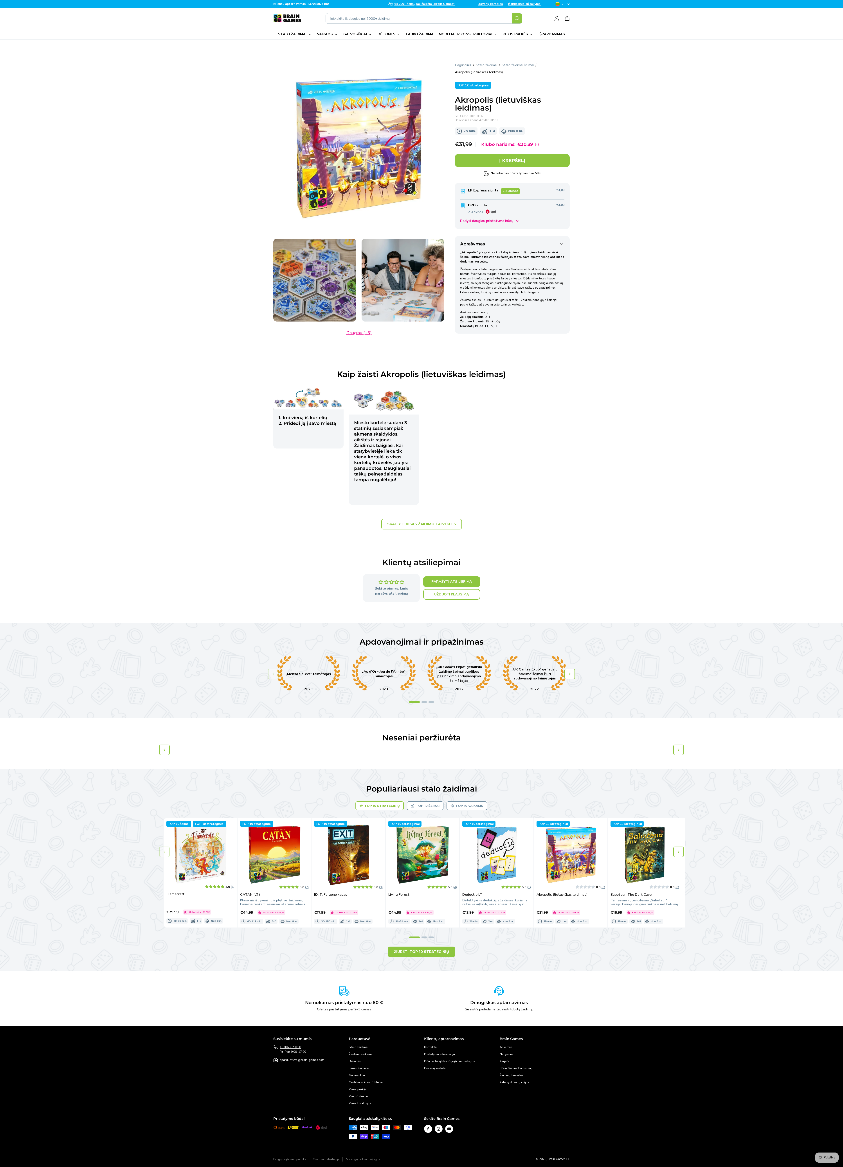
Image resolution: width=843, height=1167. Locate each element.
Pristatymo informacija (439, 1054)
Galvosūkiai (357, 1075)
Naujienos (506, 1054)
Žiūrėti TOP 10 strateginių (421, 952)
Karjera (505, 1061)
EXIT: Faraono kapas (330, 895)
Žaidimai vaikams (360, 1054)
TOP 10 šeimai (428, 806)
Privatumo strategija (326, 1159)
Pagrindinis (463, 65)
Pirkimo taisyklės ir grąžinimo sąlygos (449, 1061)
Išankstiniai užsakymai (524, 4)
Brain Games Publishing (516, 1068)
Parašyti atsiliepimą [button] (451, 581)
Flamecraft (175, 894)
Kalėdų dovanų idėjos (514, 1082)
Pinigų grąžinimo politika (289, 1159)
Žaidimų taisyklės (511, 1075)
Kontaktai (430, 1047)
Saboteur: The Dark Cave (631, 895)
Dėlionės (355, 1061)
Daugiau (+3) (359, 333)
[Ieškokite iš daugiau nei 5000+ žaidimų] (517, 18)
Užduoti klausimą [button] (451, 594)
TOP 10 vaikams (469, 806)
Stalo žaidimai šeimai (518, 65)
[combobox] (424, 18)
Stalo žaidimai (486, 65)
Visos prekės (358, 1089)
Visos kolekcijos (360, 1103)
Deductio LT (472, 895)
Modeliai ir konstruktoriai (366, 1082)
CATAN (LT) (250, 895)
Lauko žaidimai (359, 1068)
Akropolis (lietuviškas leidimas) (562, 895)
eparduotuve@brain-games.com (302, 1060)
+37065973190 (290, 1047)
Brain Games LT (559, 1159)
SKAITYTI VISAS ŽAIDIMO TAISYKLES (421, 524)
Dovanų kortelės (490, 4)
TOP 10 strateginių (382, 806)
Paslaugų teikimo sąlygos (362, 1159)
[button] (295, 34)
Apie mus (506, 1047)
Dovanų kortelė (434, 1068)
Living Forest (398, 895)
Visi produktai (358, 1096)
